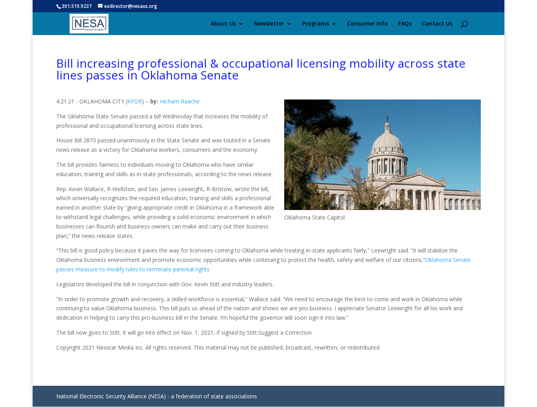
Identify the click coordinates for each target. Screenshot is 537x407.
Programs (315, 24)
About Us (223, 24)
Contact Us (437, 24)
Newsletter (269, 24)
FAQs (405, 24)
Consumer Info (367, 24)
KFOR (134, 101)
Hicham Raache (180, 101)
